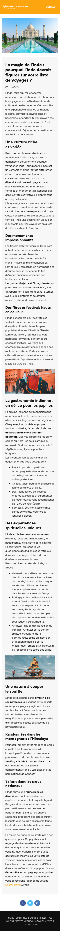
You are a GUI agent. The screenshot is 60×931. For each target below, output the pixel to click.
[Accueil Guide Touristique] (15, 7)
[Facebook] (23, 903)
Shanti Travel (13, 884)
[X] (30, 903)
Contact (51, 7)
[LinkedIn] (37, 903)
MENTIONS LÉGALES (34, 921)
